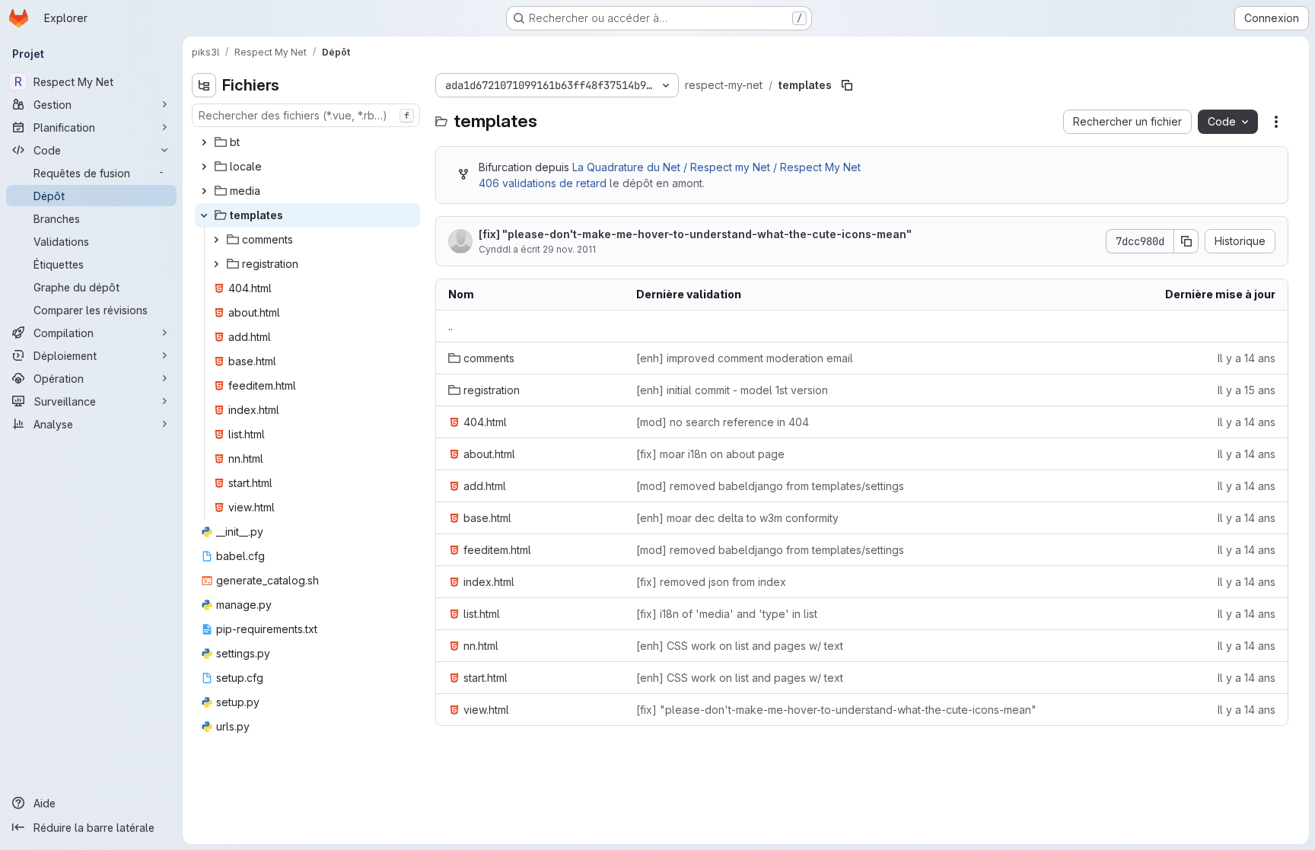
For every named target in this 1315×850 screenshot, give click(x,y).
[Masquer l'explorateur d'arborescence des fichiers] (204, 85)
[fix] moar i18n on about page (710, 453)
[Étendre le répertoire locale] (204, 167)
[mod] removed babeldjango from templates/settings (770, 485)
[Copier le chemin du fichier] (847, 85)
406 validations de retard (543, 183)
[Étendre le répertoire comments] (216, 240)
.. (450, 326)
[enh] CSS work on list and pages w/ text (739, 645)
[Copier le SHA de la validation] (1186, 241)
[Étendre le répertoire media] (204, 191)
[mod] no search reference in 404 (722, 421)
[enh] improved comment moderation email (744, 358)
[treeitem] (307, 142)
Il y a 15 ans (1246, 390)
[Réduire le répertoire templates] (204, 215)
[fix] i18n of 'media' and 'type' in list (726, 613)
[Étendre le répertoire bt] (204, 142)
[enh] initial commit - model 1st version (732, 390)
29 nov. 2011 (569, 249)
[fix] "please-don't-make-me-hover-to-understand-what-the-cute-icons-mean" (695, 234)
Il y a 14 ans (1246, 358)
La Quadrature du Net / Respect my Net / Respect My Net (716, 167)
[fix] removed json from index (711, 581)
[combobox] (306, 115)
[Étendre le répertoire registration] (216, 264)
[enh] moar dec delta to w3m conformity (737, 517)
